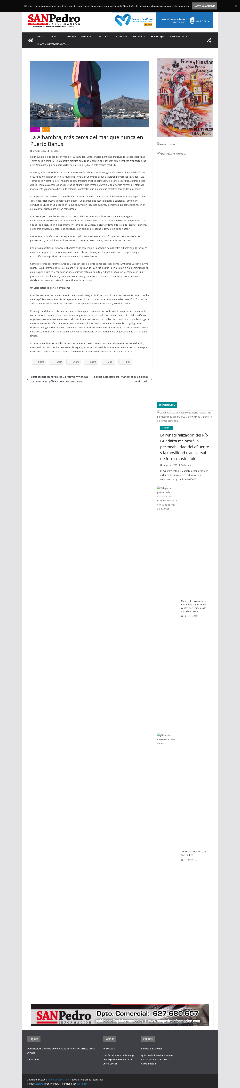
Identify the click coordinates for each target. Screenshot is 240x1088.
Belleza (137, 36)
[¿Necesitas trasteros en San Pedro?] (167, 855)
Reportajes (157, 36)
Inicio (40, 36)
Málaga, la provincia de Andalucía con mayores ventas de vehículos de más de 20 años (194, 606)
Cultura (103, 36)
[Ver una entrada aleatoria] (209, 40)
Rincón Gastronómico (51, 44)
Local (53, 36)
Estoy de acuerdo (205, 6)
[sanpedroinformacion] (31, 40)
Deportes (87, 36)
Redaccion (55, 150)
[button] (59, 36)
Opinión (71, 36)
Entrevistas (177, 36)
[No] (236, 6)
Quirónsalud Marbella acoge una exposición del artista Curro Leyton (118, 1059)
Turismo (118, 36)
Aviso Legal (109, 1048)
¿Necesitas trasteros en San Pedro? (194, 853)
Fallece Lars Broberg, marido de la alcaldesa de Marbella (121, 379)
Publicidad (33, 1059)
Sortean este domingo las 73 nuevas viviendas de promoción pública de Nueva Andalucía (59, 379)
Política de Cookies (151, 1048)
